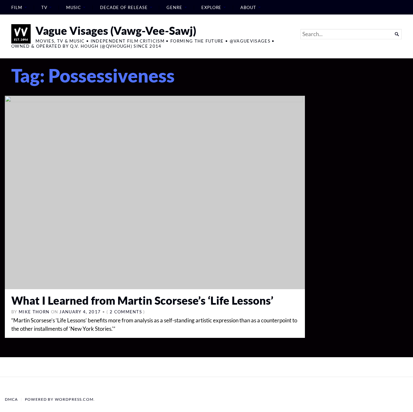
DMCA (11, 399)
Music (73, 7)
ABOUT (248, 7)
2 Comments (126, 311)
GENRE (174, 7)
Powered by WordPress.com (59, 399)
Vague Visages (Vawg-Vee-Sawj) (115, 30)
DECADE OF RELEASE (124, 7)
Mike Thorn (34, 311)
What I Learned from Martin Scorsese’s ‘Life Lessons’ (142, 300)
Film (16, 7)
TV (44, 7)
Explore (211, 7)
